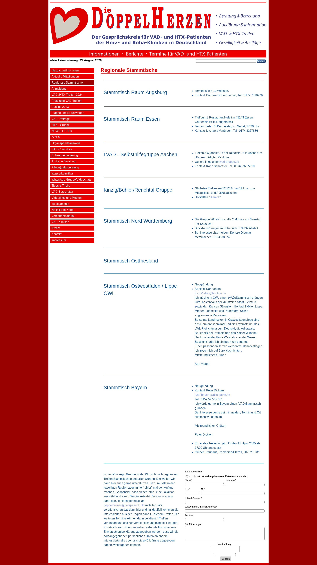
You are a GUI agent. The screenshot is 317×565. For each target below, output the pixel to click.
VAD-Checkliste (62, 149)
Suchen (261, 61)
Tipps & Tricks (61, 185)
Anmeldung (59, 88)
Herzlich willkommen (65, 70)
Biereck (215, 197)
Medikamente (60, 203)
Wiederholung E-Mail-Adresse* (201, 506)
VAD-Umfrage (61, 118)
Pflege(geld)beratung (65, 167)
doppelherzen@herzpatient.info (124, 505)
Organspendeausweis (66, 143)
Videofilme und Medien (67, 197)
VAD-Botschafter (62, 191)
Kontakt (56, 234)
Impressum (59, 240)
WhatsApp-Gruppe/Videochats (71, 179)
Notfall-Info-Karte (63, 209)
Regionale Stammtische (67, 82)
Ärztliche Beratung (64, 161)
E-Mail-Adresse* (193, 498)
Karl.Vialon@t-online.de (210, 293)
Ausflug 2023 (60, 106)
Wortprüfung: (225, 544)
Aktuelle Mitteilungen (65, 76)
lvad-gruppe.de (229, 161)
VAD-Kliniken (60, 222)
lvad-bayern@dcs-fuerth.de (212, 394)
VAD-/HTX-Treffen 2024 (67, 94)
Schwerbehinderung (65, 155)
